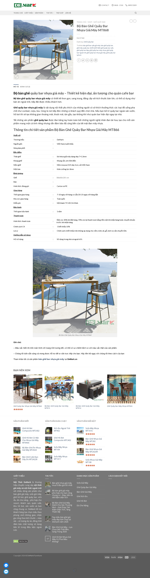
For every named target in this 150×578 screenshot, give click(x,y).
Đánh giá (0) (25, 87)
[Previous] (13, 395)
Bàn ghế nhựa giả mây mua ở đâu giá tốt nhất (62, 484)
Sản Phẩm (39, 13)
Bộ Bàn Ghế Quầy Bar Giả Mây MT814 (87, 407)
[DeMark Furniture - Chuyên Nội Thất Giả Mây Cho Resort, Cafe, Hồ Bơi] (25, 5)
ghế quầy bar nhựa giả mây (96, 53)
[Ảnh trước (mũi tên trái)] (2, 574)
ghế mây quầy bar (83, 48)
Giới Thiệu (28, 13)
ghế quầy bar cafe (107, 48)
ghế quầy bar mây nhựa (98, 50)
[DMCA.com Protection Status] (20, 541)
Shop (90, 22)
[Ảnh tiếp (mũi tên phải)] (8, 574)
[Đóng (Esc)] (2, 564)
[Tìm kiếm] (136, 13)
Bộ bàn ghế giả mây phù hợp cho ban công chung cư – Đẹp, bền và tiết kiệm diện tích (62, 494)
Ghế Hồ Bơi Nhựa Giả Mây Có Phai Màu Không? (61, 539)
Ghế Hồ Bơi (82, 501)
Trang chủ (81, 22)
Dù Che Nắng (82, 505)
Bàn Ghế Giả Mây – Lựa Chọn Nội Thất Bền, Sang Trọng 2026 (62, 529)
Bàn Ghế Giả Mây (84, 492)
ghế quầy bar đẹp (83, 50)
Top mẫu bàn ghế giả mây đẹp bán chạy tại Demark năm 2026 (61, 519)
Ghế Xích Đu (82, 496)
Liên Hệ (68, 13)
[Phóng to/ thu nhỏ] (8, 564)
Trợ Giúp (60, 13)
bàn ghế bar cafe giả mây (91, 45)
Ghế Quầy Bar (99, 22)
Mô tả (16, 87)
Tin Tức (49, 13)
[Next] (136, 395)
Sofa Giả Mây (82, 483)
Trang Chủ (18, 13)
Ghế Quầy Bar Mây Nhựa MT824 (119, 406)
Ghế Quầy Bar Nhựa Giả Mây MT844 (27, 406)
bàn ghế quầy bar (107, 45)
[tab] (16, 86)
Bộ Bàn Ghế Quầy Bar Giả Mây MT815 (56, 407)
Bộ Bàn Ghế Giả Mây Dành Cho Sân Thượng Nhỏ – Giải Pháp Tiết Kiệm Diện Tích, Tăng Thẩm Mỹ (62, 507)
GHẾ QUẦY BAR (95, 48)
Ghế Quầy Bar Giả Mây (86, 487)
